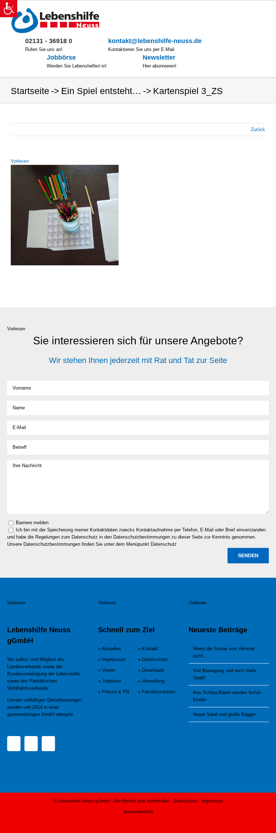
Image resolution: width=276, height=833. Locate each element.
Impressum (212, 801)
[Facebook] (13, 743)
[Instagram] (31, 743)
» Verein (106, 670)
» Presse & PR (113, 691)
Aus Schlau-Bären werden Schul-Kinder (227, 696)
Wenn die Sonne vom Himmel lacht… (224, 652)
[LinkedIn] (48, 743)
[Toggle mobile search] (249, 11)
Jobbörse (61, 57)
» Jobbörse (109, 681)
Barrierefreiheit (138, 811)
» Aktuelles (109, 648)
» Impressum (111, 659)
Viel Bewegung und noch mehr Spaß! (224, 674)
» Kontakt (148, 648)
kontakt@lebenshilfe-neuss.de (155, 41)
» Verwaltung (151, 681)
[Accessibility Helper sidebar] (8, 8)
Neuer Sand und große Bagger (224, 714)
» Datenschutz (153, 659)
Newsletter (159, 57)
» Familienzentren (156, 691)
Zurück (258, 129)
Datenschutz (186, 801)
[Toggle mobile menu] (262, 11)
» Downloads (151, 670)
